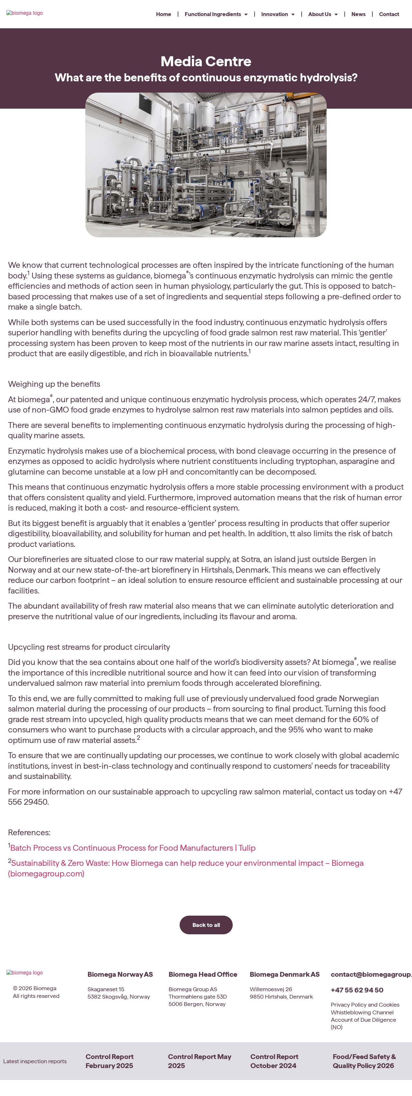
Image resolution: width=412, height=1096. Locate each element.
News (358, 14)
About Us (319, 14)
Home (163, 14)
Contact (389, 14)
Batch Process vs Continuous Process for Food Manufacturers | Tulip (133, 848)
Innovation (274, 14)
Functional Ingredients (213, 14)
